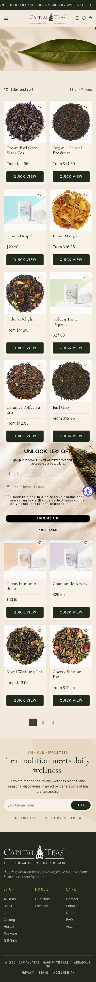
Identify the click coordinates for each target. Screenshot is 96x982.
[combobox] (12, 486)
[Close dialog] (91, 447)
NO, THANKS (48, 530)
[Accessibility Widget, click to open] (88, 491)
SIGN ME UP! (48, 518)
